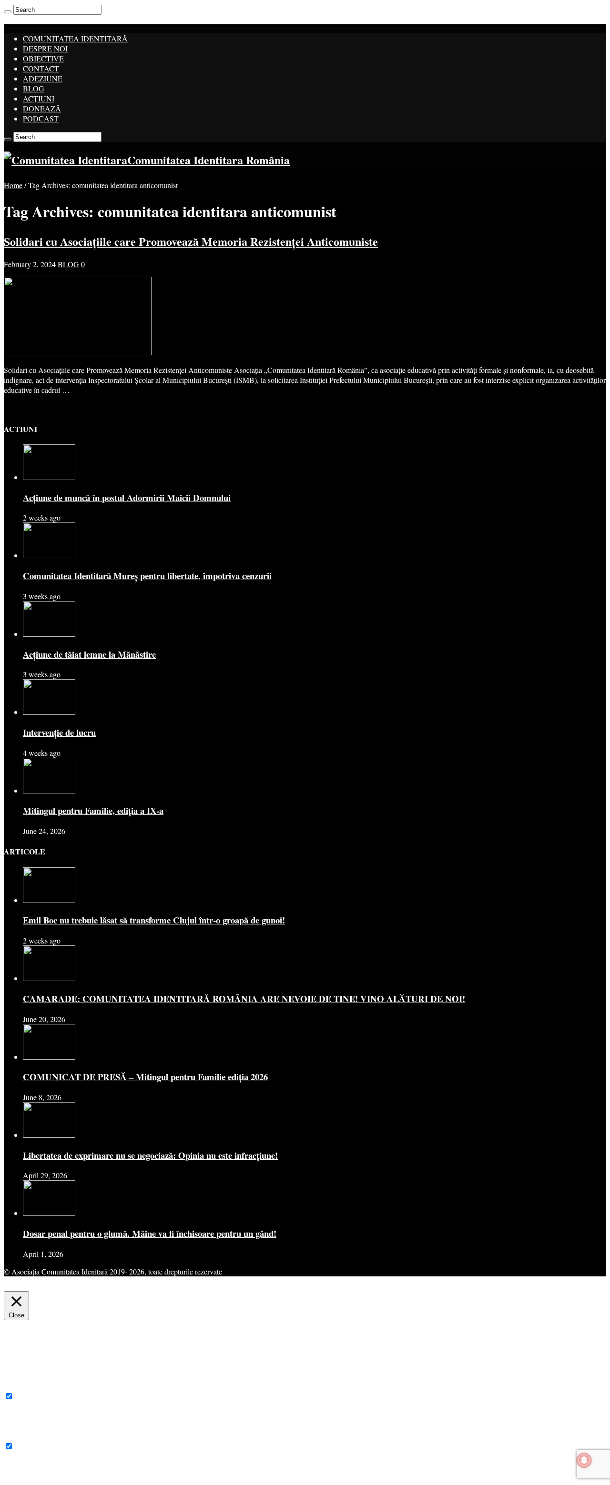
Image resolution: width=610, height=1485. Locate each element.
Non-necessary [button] (26, 1436)
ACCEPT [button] (447, 1284)
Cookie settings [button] (398, 1284)
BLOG (33, 88)
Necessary (30, 1396)
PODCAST (41, 118)
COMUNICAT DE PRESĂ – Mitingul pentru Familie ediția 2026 (145, 1076)
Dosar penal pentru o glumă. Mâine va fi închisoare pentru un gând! (149, 1233)
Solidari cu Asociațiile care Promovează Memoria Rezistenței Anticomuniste (191, 241)
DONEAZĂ (42, 108)
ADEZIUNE (42, 78)
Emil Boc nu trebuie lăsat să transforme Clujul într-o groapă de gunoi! (154, 919)
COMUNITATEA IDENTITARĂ (75, 38)
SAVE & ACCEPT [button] (33, 1476)
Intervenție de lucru (59, 732)
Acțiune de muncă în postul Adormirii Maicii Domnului (127, 497)
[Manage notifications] (584, 1460)
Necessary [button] (19, 1386)
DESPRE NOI (45, 48)
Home (13, 185)
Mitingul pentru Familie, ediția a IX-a (93, 810)
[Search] (7, 11)
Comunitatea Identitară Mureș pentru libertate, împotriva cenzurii (147, 575)
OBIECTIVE (43, 58)
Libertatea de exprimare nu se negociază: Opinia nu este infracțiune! (150, 1155)
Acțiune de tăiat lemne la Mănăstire (89, 654)
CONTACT (41, 68)
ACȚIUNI (38, 98)
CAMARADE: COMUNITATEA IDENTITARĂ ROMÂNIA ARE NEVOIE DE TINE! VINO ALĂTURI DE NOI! (244, 998)
